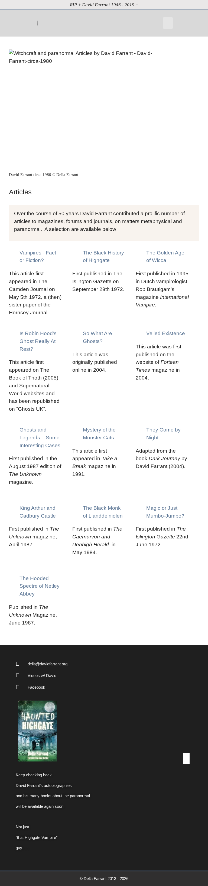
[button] (168, 23)
